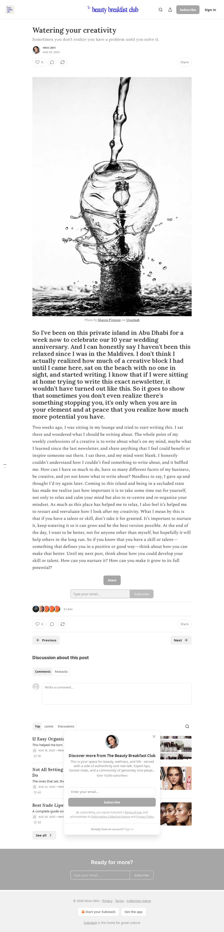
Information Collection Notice (110, 817)
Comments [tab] (43, 672)
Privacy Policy (145, 817)
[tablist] (51, 671)
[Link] (26, 70)
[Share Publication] (170, 9)
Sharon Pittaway (109, 320)
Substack (90, 923)
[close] (154, 736)
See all (41, 835)
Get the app (133, 912)
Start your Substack (101, 912)
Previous (49, 640)
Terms (119, 901)
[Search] (160, 9)
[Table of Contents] (5, 466)
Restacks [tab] (61, 672)
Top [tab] (37, 726)
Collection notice (139, 901)
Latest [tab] (48, 726)
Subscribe (188, 9)
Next (178, 640)
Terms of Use (133, 812)
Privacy (107, 901)
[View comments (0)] (52, 62)
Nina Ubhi (49, 47)
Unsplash (133, 320)
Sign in (210, 9)
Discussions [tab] (66, 726)
